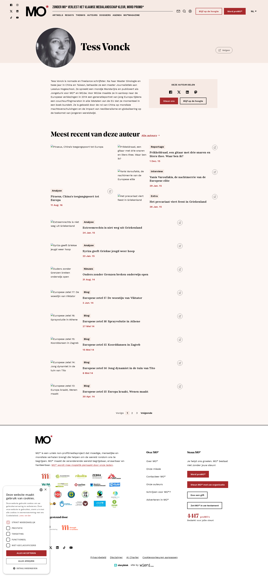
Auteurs (92, 15)
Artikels (57, 15)
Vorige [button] (120, 412)
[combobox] (41, 489)
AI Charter (132, 557)
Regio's (69, 15)
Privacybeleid (98, 557)
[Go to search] (184, 11)
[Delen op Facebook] (170, 92)
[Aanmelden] (190, 11)
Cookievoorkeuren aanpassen (160, 557)
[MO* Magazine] (37, 11)
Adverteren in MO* (157, 499)
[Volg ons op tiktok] (11, 17)
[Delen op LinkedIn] (187, 92)
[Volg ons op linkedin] (17, 11)
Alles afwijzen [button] (26, 561)
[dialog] (26, 530)
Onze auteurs (154, 484)
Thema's (80, 15)
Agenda (117, 15)
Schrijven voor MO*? (158, 491)
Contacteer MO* (156, 476)
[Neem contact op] (178, 11)
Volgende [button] (146, 412)
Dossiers (105, 15)
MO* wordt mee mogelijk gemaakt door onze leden (82, 465)
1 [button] (127, 412)
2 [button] (132, 412)
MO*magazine (131, 15)
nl (252, 11)
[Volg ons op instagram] (17, 5)
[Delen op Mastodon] (195, 92)
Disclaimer (116, 557)
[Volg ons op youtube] (17, 17)
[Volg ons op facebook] (11, 5)
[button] (26, 568)
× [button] (45, 489)
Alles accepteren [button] (26, 553)
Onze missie (153, 468)
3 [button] (137, 412)
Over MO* (152, 461)
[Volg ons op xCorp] (11, 11)
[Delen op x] (179, 92)
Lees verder (25, 516)
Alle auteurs (149, 135)
